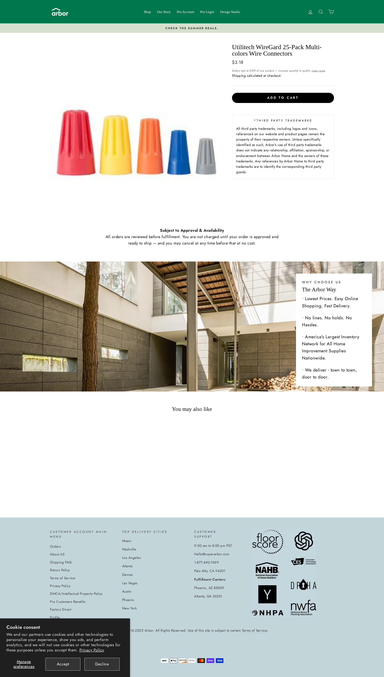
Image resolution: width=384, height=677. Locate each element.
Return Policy (60, 570)
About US (57, 554)
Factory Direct (60, 609)
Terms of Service (62, 578)
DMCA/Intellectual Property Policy (76, 593)
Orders (55, 546)
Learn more (318, 71)
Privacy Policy (91, 650)
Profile (55, 617)
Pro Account (185, 12)
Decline (102, 664)
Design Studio (230, 12)
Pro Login (207, 12)
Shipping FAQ (60, 562)
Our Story (164, 12)
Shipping (239, 75)
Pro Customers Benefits (67, 601)
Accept (63, 664)
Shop (147, 12)
